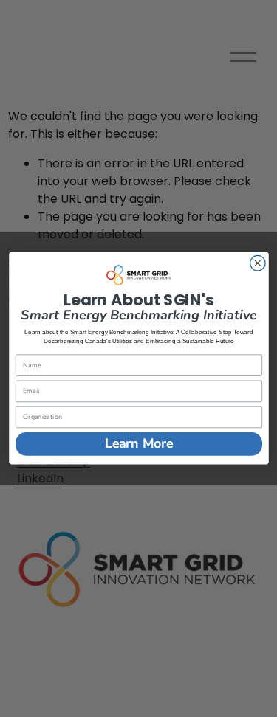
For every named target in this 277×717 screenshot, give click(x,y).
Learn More (138, 444)
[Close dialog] (257, 263)
